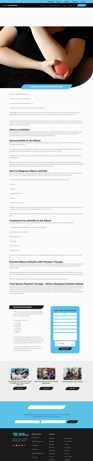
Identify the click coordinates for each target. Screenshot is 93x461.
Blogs (64, 5)
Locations (42, 5)
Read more (20, 388)
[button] (43, 6)
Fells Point (52, 453)
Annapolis (51, 438)
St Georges (68, 447)
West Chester (68, 456)
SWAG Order (72, 5)
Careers (83, 1)
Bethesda (51, 444)
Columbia (51, 447)
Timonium (67, 450)
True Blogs (35, 445)
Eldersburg (52, 450)
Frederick (51, 459)
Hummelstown (69, 438)
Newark (67, 444)
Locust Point (68, 441)
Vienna (66, 453)
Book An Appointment (38, 453)
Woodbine (67, 459)
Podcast (66, 1)
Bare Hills (51, 441)
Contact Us (75, 1)
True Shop (35, 457)
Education (51, 1)
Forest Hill (51, 456)
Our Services (35, 437)
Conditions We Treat (54, 5)
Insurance (59, 1)
